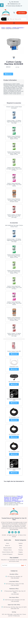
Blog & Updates (7, 547)
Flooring (20, 550)
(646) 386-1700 (15, 608)
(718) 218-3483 (15, 594)
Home (3, 27)
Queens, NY (15, 499)
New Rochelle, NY (17, 498)
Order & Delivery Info (7, 552)
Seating (20, 543)
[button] (2, 5)
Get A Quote (21, 12)
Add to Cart (8, 74)
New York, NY (7, 499)
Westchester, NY (18, 501)
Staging (20, 552)
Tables (20, 545)
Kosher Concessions (18, 27)
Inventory (8, 27)
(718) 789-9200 (15, 1)
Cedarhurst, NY (16, 497)
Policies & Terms (7, 550)
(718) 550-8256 (15, 601)
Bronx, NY (20, 496)
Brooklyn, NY (7, 497)
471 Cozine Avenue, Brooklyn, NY (14, 5)
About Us (7, 545)
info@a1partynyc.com (15, 3)
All (3, 19)
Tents (20, 547)
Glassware (20, 554)
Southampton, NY (9, 501)
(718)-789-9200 (15, 578)
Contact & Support (7, 554)
